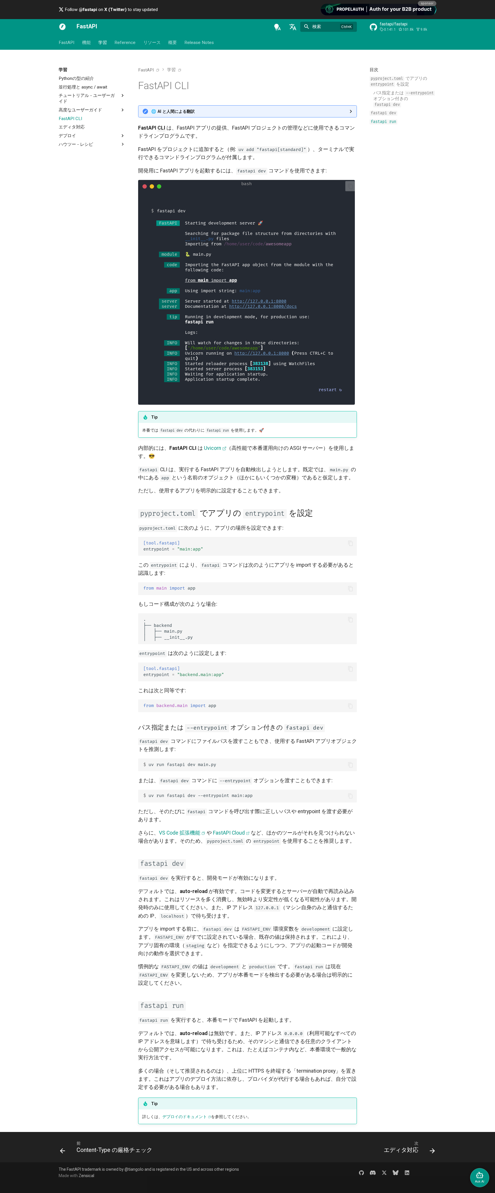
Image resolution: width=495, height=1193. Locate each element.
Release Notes (199, 42)
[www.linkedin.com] (407, 1172)
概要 (172, 42)
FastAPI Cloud (229, 833)
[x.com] (384, 1172)
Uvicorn (212, 448)
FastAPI (66, 42)
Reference (125, 42)
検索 (316, 26)
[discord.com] (373, 1172)
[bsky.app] (396, 1172)
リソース (152, 42)
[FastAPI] (62, 27)
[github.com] (361, 1172)
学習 (102, 42)
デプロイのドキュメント (184, 1116)
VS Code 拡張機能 (179, 833)
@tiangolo (134, 1169)
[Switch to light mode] (277, 27)
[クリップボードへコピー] (350, 186)
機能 (86, 42)
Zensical (86, 1175)
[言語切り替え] (292, 27)
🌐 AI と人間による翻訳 (173, 111)
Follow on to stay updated (111, 9)
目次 (374, 69)
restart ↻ (330, 390)
